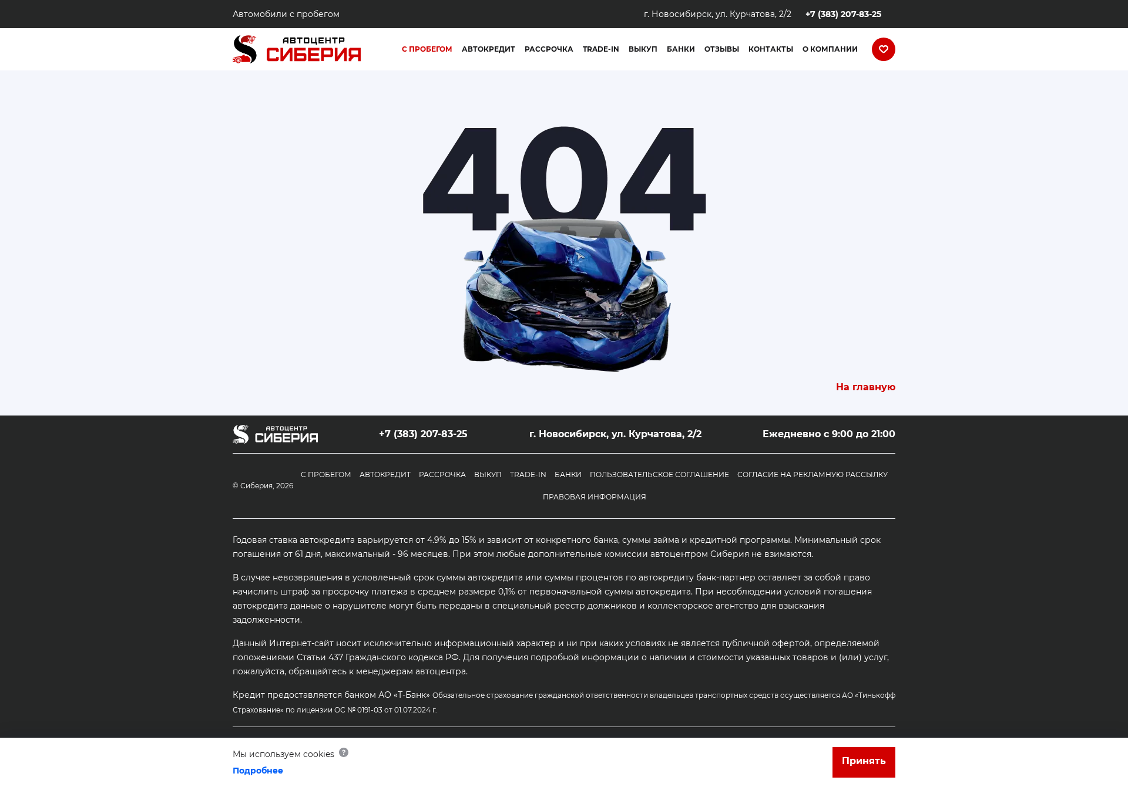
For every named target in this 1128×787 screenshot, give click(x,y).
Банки (681, 49)
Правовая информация (594, 496)
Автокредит (488, 49)
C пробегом (326, 474)
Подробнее (258, 770)
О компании (830, 49)
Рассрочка (549, 49)
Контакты (770, 49)
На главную (865, 387)
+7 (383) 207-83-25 (843, 14)
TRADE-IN (601, 49)
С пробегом (427, 49)
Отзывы (721, 49)
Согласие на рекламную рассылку (812, 474)
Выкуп (643, 49)
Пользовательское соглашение (659, 474)
